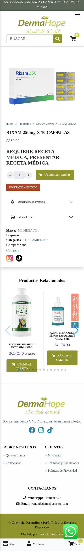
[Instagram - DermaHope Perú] (41, 430)
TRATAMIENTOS (36, 240)
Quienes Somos (15, 455)
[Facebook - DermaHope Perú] (32, 430)
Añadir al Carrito (57, 175)
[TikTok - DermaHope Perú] (50, 430)
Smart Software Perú (51, 534)
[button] (76, 330)
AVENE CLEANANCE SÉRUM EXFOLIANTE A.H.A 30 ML (62, 335)
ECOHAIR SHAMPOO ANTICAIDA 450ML (21, 346)
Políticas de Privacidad (62, 470)
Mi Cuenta (54, 455)
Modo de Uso (25, 217)
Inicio (9, 123)
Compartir (13, 250)
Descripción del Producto (31, 201)
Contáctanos (13, 463)
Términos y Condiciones (63, 463)
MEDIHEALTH (28, 230)
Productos (25, 123)
